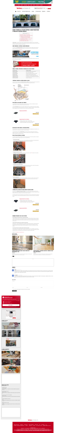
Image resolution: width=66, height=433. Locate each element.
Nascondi (28, 33)
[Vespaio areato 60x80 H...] (16, 113)
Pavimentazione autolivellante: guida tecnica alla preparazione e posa (20, 251)
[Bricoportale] (23, 8)
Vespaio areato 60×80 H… (23, 110)
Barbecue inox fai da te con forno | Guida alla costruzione (11, 333)
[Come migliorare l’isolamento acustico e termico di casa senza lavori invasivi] (43, 243)
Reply (15, 277)
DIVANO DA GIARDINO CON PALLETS (6, 398)
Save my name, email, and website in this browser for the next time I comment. (21, 289)
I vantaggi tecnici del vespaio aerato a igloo (25, 36)
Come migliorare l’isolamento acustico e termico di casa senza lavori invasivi (43, 251)
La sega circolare (11, 354)
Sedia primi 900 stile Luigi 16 (5, 391)
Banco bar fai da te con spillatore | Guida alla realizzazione (11, 326)
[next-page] (13, 256)
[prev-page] (12, 256)
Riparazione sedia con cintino (5, 402)
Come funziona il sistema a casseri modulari (25, 34)
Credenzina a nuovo (4, 387)
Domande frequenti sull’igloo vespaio (24, 40)
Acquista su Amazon (36, 113)
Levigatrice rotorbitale (11, 369)
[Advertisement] (33, 262)
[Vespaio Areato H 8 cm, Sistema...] (16, 121)
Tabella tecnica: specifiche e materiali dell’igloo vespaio (26, 35)
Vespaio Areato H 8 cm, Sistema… (24, 119)
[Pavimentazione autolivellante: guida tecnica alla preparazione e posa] (22, 243)
